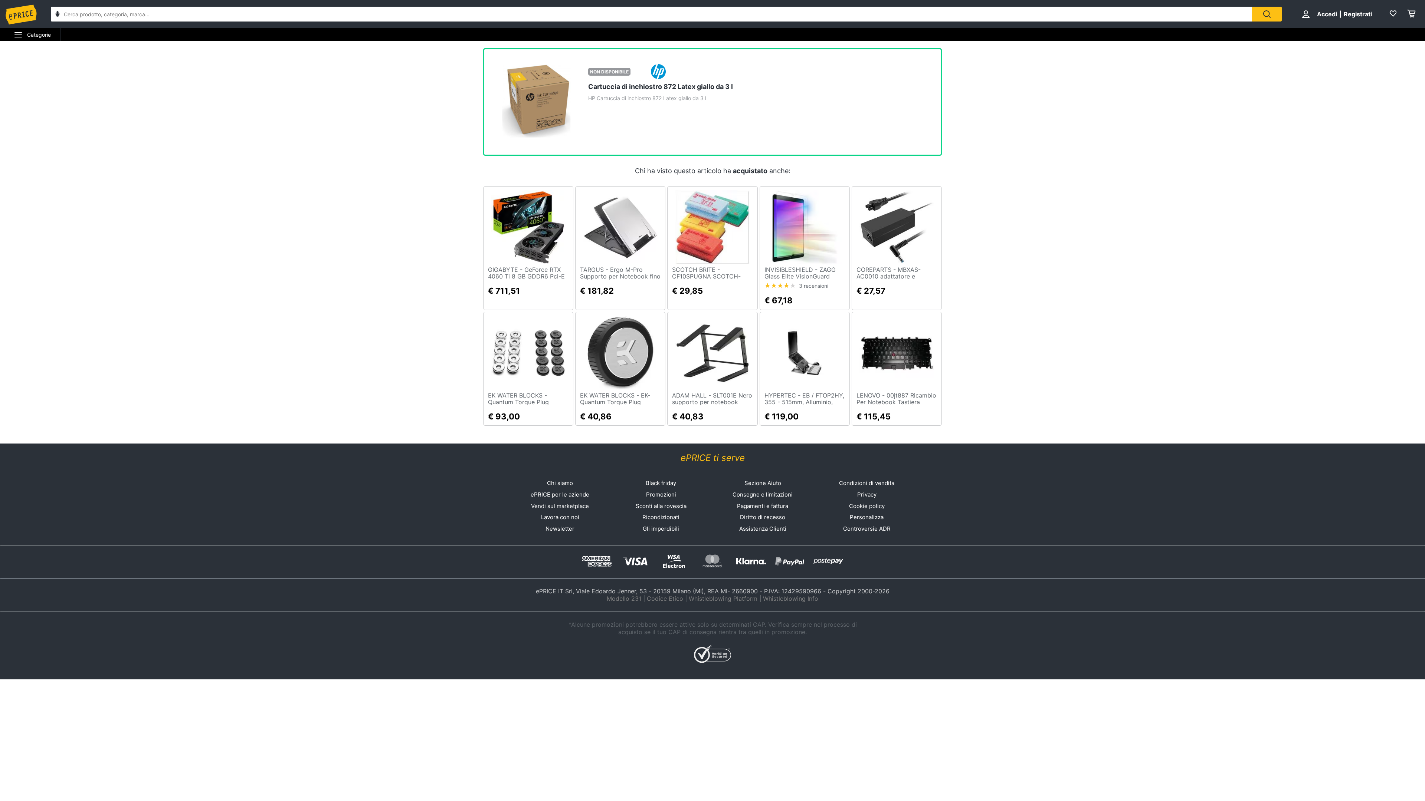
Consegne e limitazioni (763, 494)
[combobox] (651, 14)
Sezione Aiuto (762, 483)
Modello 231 (624, 598)
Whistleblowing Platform (723, 598)
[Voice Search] (57, 15)
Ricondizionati (660, 517)
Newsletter (560, 528)
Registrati (1358, 14)
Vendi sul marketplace (560, 506)
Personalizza (867, 517)
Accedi (1327, 14)
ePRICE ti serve (713, 457)
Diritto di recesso (762, 517)
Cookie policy (867, 506)
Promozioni (661, 494)
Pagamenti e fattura (762, 506)
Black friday (661, 483)
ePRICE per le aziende (560, 494)
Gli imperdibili (661, 528)
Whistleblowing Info (790, 598)
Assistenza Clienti (762, 528)
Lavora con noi (560, 517)
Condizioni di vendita (866, 483)
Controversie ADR (867, 528)
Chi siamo (560, 483)
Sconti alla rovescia (661, 506)
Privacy (867, 494)
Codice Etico (665, 598)
